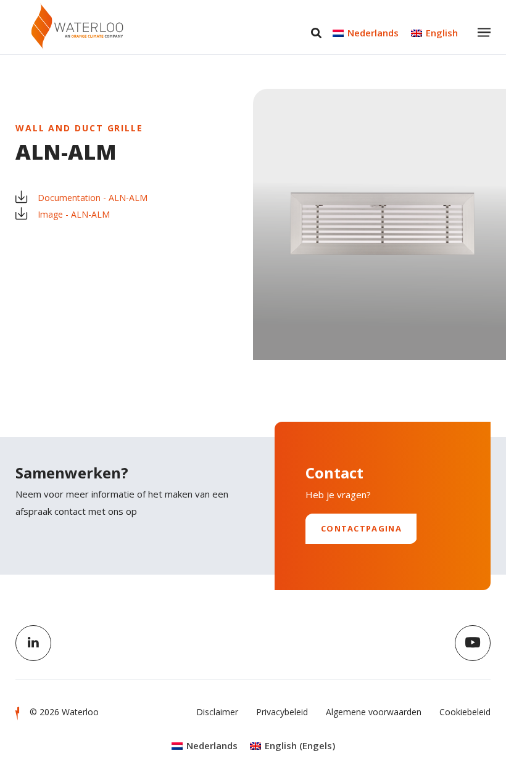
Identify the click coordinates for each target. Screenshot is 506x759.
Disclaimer (217, 712)
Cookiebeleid (465, 712)
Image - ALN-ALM (74, 214)
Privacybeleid (282, 712)
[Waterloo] (77, 26)
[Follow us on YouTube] (473, 643)
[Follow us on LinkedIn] (33, 643)
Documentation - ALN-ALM (92, 197)
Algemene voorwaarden (373, 712)
